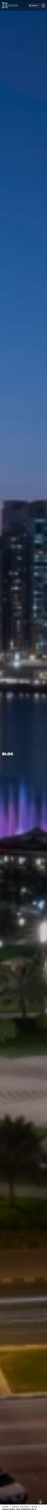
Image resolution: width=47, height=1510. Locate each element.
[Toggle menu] (43, 5)
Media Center (20, 1507)
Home (5, 1507)
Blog (34, 1507)
